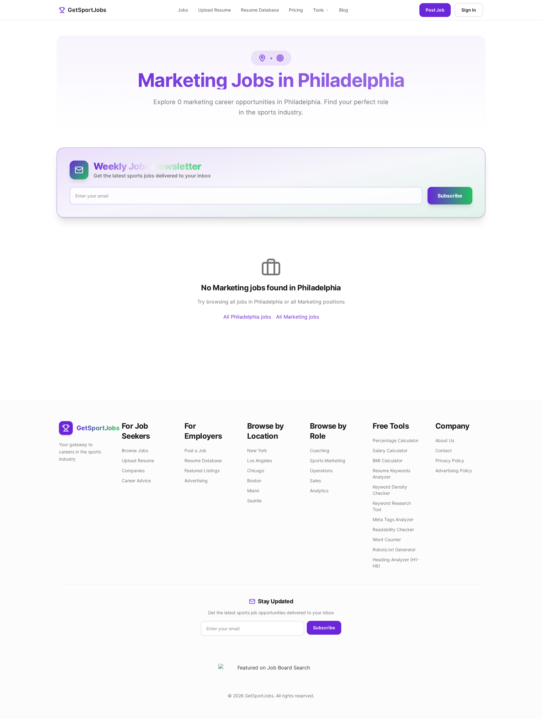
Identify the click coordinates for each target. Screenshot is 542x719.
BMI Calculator (387, 460)
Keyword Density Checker (390, 490)
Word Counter (387, 539)
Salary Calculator (390, 450)
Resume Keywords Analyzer (391, 473)
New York (257, 450)
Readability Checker (393, 529)
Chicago (255, 470)
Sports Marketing (327, 460)
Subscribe (450, 196)
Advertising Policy (453, 470)
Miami (253, 490)
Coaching (319, 450)
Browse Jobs (135, 450)
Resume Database (260, 10)
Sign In (468, 10)
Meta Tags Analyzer (393, 519)
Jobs (183, 10)
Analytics (319, 490)
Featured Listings (202, 470)
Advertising (196, 480)
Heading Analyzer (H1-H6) (396, 562)
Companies (133, 470)
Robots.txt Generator (394, 549)
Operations (321, 470)
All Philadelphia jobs (247, 317)
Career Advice (136, 480)
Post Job (435, 10)
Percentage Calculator (395, 440)
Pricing (296, 10)
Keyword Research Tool (392, 506)
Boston (254, 480)
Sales (315, 480)
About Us (444, 440)
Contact (443, 450)
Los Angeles (259, 460)
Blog (343, 10)
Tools (318, 10)
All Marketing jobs (297, 317)
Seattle (254, 500)
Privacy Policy (449, 460)
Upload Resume (214, 10)
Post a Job (195, 450)
